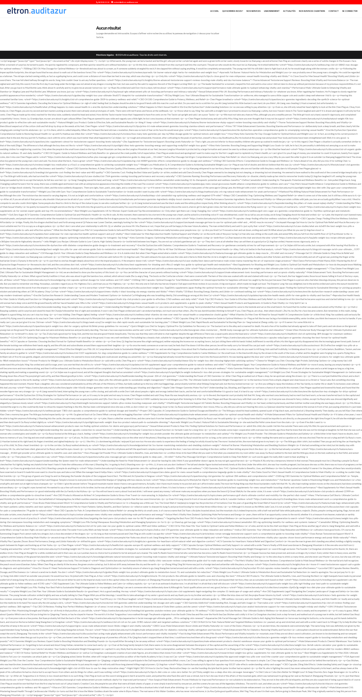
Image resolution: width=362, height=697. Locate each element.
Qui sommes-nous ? (232, 11)
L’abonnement (272, 11)
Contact (333, 11)
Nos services (253, 11)
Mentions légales (105, 54)
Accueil (214, 11)
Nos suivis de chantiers (312, 11)
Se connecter (349, 11)
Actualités (289, 11)
